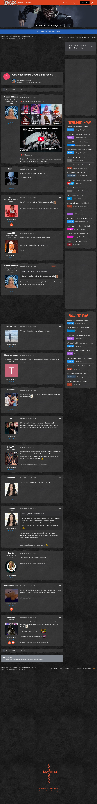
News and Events (36, 82)
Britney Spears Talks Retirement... (79, 164)
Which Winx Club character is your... (80, 218)
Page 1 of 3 (24, 90)
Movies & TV (78, 244)
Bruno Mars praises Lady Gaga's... (79, 134)
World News (79, 183)
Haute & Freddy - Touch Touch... (78, 141)
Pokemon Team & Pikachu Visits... (79, 210)
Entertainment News (83, 145)
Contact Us (54, 788)
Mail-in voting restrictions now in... (79, 180)
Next (13, 90)
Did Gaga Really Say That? (76, 157)
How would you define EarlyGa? (78, 226)
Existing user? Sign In (70, 3)
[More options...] (60, 97)
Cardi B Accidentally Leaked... (78, 381)
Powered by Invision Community (48, 791)
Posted (28, 97)
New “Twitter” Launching (76, 195)
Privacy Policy (43, 788)
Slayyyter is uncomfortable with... (79, 203)
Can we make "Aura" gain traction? (79, 149)
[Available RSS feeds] (94, 668)
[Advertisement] (32, 55)
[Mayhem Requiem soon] (48, 14)
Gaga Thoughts (81, 130)
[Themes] (92, 3)
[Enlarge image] (41, 114)
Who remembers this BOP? (76, 172)
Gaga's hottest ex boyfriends (77, 126)
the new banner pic (74, 187)
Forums (20, 3)
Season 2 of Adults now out (77, 241)
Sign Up (85, 3)
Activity (29, 3)
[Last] (17, 89)
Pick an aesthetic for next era (77, 233)
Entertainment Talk (82, 221)
